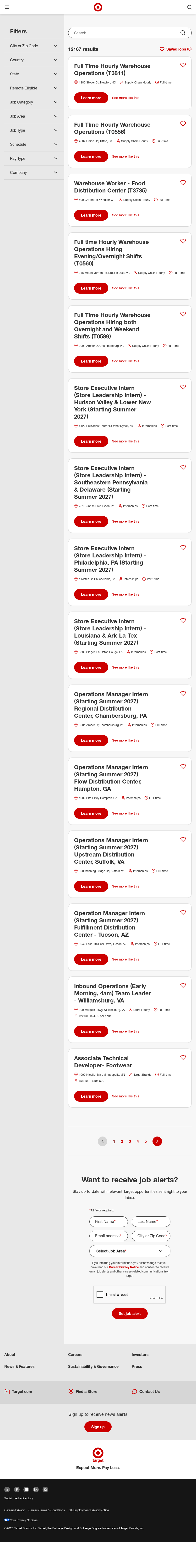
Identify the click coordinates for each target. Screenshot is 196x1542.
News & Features (19, 1366)
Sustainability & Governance (93, 1366)
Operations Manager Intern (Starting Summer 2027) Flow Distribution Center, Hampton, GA (111, 777)
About (9, 1354)
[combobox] (130, 33)
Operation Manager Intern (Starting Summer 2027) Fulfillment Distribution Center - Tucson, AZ (109, 923)
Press (137, 1366)
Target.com (22, 1391)
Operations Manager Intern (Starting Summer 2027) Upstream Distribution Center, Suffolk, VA (111, 850)
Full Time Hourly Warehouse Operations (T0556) (112, 128)
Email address (108, 1235)
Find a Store (86, 1391)
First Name (105, 1221)
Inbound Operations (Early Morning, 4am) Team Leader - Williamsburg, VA (112, 993)
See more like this (125, 98)
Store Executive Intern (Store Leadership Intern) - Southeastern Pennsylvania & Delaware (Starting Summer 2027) (111, 482)
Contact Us (149, 1391)
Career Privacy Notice (124, 1267)
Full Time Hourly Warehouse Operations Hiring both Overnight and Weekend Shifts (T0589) (112, 325)
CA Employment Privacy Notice (89, 1510)
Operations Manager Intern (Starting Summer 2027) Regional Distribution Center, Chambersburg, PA (111, 705)
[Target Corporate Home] (98, 7)
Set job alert (130, 1313)
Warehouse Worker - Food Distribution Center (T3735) (110, 187)
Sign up (98, 1426)
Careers (75, 1354)
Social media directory (18, 1498)
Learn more (91, 97)
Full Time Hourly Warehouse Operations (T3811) (112, 69)
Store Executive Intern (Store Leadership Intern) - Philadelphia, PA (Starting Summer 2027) (110, 559)
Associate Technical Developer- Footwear (103, 1061)
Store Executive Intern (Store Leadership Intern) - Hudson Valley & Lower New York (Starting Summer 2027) (112, 402)
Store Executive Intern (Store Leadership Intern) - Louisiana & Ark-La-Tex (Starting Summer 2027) (110, 632)
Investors (140, 1354)
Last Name (147, 1221)
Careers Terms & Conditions (46, 1510)
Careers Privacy (14, 1510)
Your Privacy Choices (24, 1520)
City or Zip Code (152, 1235)
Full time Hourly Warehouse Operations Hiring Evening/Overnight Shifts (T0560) (111, 252)
